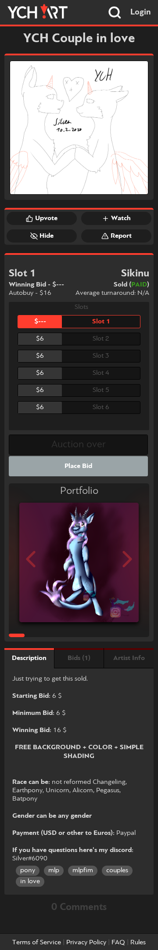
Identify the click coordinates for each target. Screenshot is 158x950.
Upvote (46, 218)
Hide (47, 235)
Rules (138, 942)
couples (117, 870)
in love (30, 881)
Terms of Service (36, 942)
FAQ (118, 942)
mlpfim (82, 870)
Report (121, 235)
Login (140, 12)
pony (27, 870)
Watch (121, 218)
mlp (53, 870)
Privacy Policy (86, 942)
